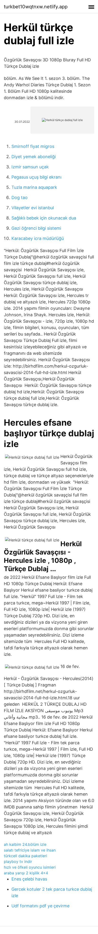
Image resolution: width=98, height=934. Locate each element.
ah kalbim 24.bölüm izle (25, 844)
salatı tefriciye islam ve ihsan (30, 850)
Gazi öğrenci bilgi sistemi (36, 228)
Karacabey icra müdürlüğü (37, 238)
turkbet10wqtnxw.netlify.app (36, 6)
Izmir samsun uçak (30, 166)
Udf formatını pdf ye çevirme (40, 905)
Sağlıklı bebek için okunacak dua (43, 217)
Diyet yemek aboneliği (33, 156)
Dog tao (19, 197)
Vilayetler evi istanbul (32, 207)
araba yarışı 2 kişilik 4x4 (26, 873)
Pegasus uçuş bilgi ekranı (36, 177)
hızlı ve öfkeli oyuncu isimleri (30, 867)
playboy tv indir (18, 861)
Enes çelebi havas (29, 878)
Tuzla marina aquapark (34, 187)
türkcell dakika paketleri (25, 855)
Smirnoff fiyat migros (32, 146)
